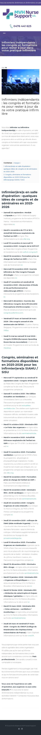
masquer (17, 163)
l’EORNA (7, 348)
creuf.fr (31, 635)
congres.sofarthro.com (13, 313)
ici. (12, 515)
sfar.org (26, 239)
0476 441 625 (22, 26)
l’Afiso (6, 330)
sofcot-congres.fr (30, 252)
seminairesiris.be (29, 433)
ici (14, 224)
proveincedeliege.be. (13, 538)
